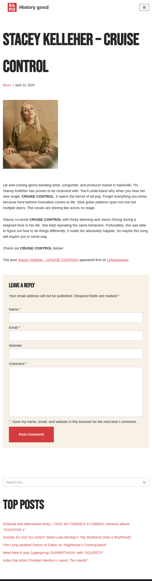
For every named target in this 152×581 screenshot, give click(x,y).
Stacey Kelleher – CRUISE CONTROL (48, 260)
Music (7, 85)
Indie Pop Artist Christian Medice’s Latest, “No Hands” (45, 560)
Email (14, 328)
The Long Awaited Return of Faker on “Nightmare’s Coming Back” (55, 545)
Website (15, 346)
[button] (144, 482)
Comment (18, 364)
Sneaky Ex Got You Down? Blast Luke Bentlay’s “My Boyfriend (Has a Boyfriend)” (67, 537)
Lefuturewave (117, 260)
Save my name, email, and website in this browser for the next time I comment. (74, 422)
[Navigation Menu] (144, 7)
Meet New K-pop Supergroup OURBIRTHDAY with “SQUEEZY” (53, 553)
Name (15, 309)
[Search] (144, 482)
